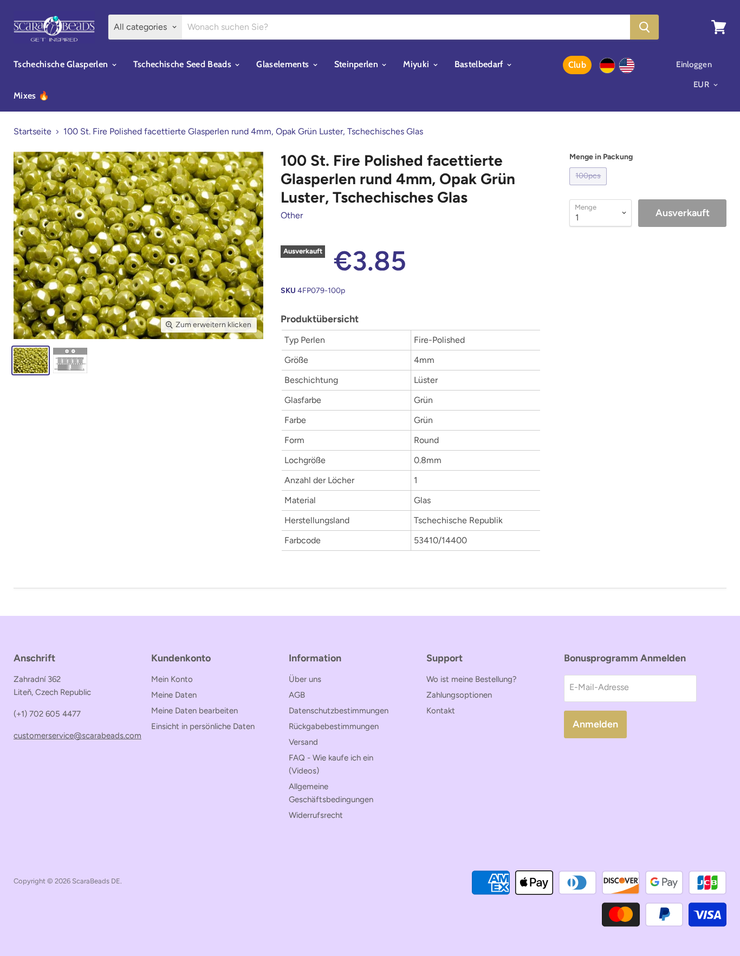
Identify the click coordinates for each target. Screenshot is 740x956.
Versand (303, 742)
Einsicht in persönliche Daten (203, 726)
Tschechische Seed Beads (183, 64)
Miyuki (417, 64)
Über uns (305, 679)
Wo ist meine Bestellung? (471, 679)
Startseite (32, 131)
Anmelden (595, 724)
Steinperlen (357, 64)
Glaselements (283, 64)
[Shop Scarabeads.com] (626, 65)
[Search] (644, 27)
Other (292, 215)
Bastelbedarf (480, 64)
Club (577, 65)
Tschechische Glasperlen (62, 64)
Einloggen (694, 64)
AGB (297, 695)
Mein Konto (172, 679)
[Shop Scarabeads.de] (607, 65)
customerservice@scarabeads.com (77, 735)
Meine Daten (174, 695)
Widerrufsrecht (316, 815)
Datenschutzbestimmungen (338, 711)
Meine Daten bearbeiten (194, 711)
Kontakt (440, 711)
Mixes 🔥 (31, 95)
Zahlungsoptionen (459, 695)
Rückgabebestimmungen (334, 726)
